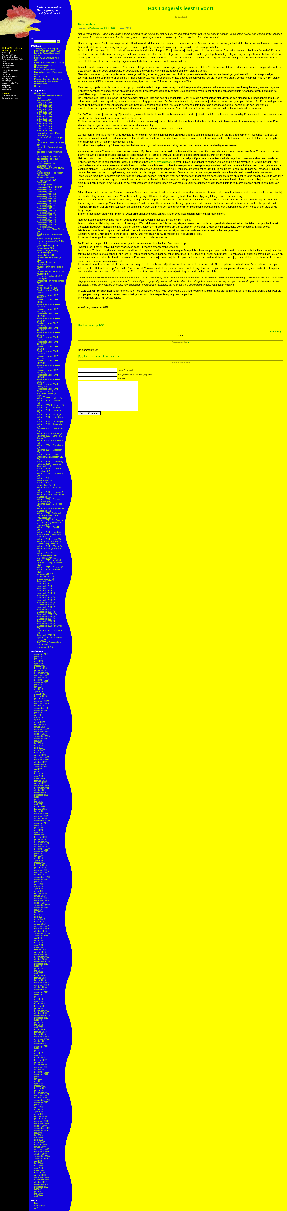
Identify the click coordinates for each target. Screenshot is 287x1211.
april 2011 (38, 1083)
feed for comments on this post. (99, 356)
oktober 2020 (40, 818)
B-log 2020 (42, 116)
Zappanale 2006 (44, 593)
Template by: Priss (10, 98)
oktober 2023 (40, 734)
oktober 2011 (40, 1069)
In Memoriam (43, 248)
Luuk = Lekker (44, 255)
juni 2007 (38, 1191)
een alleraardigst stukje (162, 161)
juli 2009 (38, 1133)
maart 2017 (39, 919)
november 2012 (41, 1039)
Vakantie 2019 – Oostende (49, 504)
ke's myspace (8, 66)
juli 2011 (38, 1076)
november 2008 (41, 1151)
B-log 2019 (42, 114)
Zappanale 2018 (44, 621)
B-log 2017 (42, 109)
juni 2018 (38, 884)
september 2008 (42, 1156)
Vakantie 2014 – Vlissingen (49, 450)
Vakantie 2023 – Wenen (48, 546)
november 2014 (41, 985)
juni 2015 (38, 968)
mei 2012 (38, 1053)
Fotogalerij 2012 (44, 194)
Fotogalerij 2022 (44, 217)
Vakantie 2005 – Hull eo (48, 398)
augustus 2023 (41, 738)
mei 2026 (38, 661)
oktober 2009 (40, 1126)
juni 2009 (38, 1135)
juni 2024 (38, 715)
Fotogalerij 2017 (44, 206)
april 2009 (38, 1140)
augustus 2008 (41, 1158)
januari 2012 (40, 1062)
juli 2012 (38, 1048)
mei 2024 (38, 717)
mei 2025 (38, 689)
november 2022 (41, 759)
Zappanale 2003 (44, 586)
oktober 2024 (40, 705)
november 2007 (41, 1180)
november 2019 (41, 844)
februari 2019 (40, 865)
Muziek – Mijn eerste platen (50, 267)
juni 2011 (38, 1079)
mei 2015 (38, 971)
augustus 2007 (41, 1187)
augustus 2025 (41, 682)
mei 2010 (38, 1109)
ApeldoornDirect (9, 55)
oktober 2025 (40, 677)
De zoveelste (86, 24)
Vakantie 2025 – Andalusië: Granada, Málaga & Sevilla (49, 561)
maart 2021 (39, 806)
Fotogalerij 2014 (44, 199)
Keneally (6, 68)
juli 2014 (38, 994)
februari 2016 (40, 950)
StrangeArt (7, 78)
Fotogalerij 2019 (44, 210)
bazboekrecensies (46, 159)
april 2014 (38, 1001)
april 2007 (38, 1196)
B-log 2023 (42, 123)
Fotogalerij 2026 (44, 227)
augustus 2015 (41, 964)
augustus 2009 (41, 1130)
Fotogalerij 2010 (44, 189)
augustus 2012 (41, 1046)
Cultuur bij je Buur (10, 57)
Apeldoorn (42, 100)
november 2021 (41, 788)
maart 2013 (39, 1029)
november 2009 (41, 1123)
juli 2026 (38, 656)
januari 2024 (40, 727)
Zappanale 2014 (44, 612)
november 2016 (41, 928)
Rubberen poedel (45, 393)
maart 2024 (39, 722)
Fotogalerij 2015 (44, 201)
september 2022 (42, 764)
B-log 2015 (42, 105)
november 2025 (41, 675)
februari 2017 (40, 921)
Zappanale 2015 (44, 614)
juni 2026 (38, 659)
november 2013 (41, 1011)
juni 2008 (38, 1163)
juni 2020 (38, 827)
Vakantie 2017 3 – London (49, 487)
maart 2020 (39, 835)
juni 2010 (38, 1107)
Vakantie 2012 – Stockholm (50, 429)
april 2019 (38, 860)
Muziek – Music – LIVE (48, 271)
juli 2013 (38, 1020)
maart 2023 (39, 750)
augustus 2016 (41, 935)
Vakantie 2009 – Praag (47, 414)
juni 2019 (38, 856)
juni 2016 (38, 940)
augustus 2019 (41, 851)
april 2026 (38, 663)
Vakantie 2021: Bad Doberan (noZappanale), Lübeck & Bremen (50, 522)
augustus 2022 (41, 766)
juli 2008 (38, 1161)
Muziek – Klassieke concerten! (46, 263)
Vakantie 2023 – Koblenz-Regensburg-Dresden (49, 542)
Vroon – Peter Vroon (11, 83)
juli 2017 (38, 910)
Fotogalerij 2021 (44, 215)
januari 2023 (40, 755)
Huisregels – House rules (46, 81)
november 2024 (41, 703)
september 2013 (42, 1015)
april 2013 (38, 1027)
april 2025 (38, 691)
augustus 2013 (41, 1018)
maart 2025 (39, 694)
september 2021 (42, 792)
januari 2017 (40, 924)
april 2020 (38, 832)
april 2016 (38, 945)
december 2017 (41, 898)
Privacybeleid (40, 84)
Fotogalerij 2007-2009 (47, 187)
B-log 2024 (42, 126)
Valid (40, 1205)
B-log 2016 (42, 107)
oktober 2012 (40, 1041)
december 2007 (41, 1177)
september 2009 (42, 1128)
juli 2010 (38, 1104)
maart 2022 (39, 778)
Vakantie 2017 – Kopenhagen (44, 479)
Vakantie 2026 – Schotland (49, 569)
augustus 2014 (41, 992)
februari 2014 (40, 1006)
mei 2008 (38, 1165)
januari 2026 (40, 670)
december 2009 (41, 1121)
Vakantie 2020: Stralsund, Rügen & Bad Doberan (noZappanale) (49, 515)
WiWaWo (6, 85)
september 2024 (42, 708)
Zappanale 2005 (44, 590)
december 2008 (41, 1149)
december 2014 (41, 982)
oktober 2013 (40, 1013)
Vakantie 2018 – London (48, 492)
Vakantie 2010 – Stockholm (50, 417)
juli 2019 (38, 853)
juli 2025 (38, 684)
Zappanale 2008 (44, 598)
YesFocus (6, 87)
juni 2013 (38, 1022)
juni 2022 (38, 771)
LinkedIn (6, 74)
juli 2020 (38, 825)
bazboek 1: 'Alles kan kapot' (50, 138)
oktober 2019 (40, 846)
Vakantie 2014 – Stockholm (50, 445)
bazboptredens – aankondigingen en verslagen (46, 163)
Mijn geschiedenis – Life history (49, 79)
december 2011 (41, 1065)
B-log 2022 (42, 121)
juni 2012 (38, 1050)
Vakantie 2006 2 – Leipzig (49, 405)
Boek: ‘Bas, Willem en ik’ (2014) (49, 62)
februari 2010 (40, 1116)
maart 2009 (39, 1142)
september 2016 (42, 933)
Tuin (39, 396)
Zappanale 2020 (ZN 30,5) (49, 626)
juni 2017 (38, 912)
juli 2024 (38, 713)
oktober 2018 (40, 874)
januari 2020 (40, 839)
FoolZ (40, 182)
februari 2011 (40, 1088)
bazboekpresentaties (47, 156)
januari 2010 (40, 1119)
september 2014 (42, 989)
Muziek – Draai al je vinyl (49, 257)
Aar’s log (6, 53)
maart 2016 (39, 947)
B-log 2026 (42, 130)
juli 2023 (38, 741)
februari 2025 (40, 696)
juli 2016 (38, 938)
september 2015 (42, 961)
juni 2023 (38, 743)
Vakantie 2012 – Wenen (48, 433)
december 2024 (41, 701)
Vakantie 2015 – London (48, 461)
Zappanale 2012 (44, 607)
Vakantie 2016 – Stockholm (50, 473)
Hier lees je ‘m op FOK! (91, 325)
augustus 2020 (41, 823)
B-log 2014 (42, 102)
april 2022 (38, 776)
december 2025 (41, 673)
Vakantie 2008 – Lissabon (49, 410)
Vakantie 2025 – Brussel (48, 567)
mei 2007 (38, 1194)
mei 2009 (38, 1137)
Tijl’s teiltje (6, 81)
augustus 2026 (41, 654)
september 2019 (42, 849)
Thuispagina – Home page (46, 48)
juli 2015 (38, 966)
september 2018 (42, 877)
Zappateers (7, 89)
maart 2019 (39, 863)
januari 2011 (39, 1090)
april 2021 (38, 804)
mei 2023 (38, 745)
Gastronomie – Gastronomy (50, 234)
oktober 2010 (40, 1097)
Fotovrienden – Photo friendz (50, 229)
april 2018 (38, 889)
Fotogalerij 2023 (44, 220)
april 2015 (38, 973)
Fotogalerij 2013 (44, 196)
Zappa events (43, 579)
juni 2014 (38, 996)
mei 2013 (38, 1025)
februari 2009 (40, 1144)
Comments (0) (275, 331)
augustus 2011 (41, 1074)
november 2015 (41, 957)
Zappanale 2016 (44, 616)
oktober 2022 (40, 762)
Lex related (42, 253)
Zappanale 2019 (44, 623)
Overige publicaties (43, 65)
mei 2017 (38, 914)
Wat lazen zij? (43, 576)
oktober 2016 (40, 931)
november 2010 (41, 1095)
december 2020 (41, 813)
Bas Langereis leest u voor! (180, 8)
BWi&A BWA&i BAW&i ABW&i (50, 168)
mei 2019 (38, 858)
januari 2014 (40, 1008)
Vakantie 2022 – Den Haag (49, 527)
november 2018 (41, 872)
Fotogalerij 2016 (44, 203)
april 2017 (38, 917)
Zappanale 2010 (44, 602)
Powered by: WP (9, 96)
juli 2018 (38, 881)
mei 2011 (38, 1081)
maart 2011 (39, 1086)
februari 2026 (40, 668)
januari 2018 (40, 896)
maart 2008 (39, 1170)
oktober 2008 (40, 1154)
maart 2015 (39, 975)
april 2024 (38, 720)
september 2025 (42, 680)
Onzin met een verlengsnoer (50, 281)
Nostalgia (41, 278)
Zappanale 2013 (44, 609)
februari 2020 (40, 837)
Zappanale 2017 (44, 619)
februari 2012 (40, 1060)
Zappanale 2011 (44, 605)
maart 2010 (39, 1114)
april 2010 (38, 1111)
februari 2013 (40, 1032)
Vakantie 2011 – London (48, 421)
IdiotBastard (7, 63)
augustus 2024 (41, 710)
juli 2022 (38, 769)
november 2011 (41, 1067)
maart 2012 (39, 1057)
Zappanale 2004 (44, 588)
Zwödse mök (43, 647)
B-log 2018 (42, 112)
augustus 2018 (41, 879)
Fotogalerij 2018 (44, 208)
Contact (38, 86)
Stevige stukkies (9, 76)
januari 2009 (40, 1147)
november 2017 (41, 900)
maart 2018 (39, 891)
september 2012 (42, 1043)
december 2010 (41, 1093)
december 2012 (41, 1036)
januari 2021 (40, 811)
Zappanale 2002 (44, 583)
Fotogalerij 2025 (44, 224)
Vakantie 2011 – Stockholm (49, 424)
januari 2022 (40, 783)
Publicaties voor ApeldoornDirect (44, 286)
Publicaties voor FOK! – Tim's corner (48, 390)
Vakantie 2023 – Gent (47, 539)
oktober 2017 (40, 903)
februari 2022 (40, 781)
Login (36, 1203)
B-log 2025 (42, 128)
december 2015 (41, 954)
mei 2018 (38, 886)
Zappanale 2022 (44, 635)
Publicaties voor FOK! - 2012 (102, 28)
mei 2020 (38, 830)
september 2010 (42, 1100)
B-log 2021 (42, 119)
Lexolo (5, 72)
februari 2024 (40, 724)
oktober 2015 (40, 959)
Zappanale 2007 (44, 595)
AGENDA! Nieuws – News (49, 95)
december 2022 (41, 757)
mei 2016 (38, 942)
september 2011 (41, 1072)
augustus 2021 (41, 795)
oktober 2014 (40, 987)
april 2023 (38, 748)
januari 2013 (40, 1034)
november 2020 (41, 816)
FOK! (4, 61)
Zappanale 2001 (44, 581)
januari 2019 (40, 867)
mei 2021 (38, 802)
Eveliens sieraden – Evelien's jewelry (46, 178)
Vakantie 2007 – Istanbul (48, 407)
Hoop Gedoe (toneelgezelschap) (46, 244)
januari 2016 (40, 952)
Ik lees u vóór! (41, 76)
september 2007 (42, 1184)
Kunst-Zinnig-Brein (10, 70)
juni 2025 (38, 687)
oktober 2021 (40, 790)
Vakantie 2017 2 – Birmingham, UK (45, 484)
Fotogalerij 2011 (44, 191)
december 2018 (41, 870)
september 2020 (42, 820)
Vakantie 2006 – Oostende (49, 400)
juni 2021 (38, 799)
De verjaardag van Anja (12, 59)
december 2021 (41, 785)
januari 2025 (40, 698)
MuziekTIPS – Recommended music (47, 275)
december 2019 (41, 842)
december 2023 (41, 729)
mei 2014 (38, 999)
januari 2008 (40, 1175)
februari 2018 (40, 893)
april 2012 (38, 1055)
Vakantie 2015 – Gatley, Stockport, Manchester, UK (50, 455)
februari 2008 (40, 1172)
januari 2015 (40, 980)
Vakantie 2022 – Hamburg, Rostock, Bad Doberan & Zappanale (49, 534)
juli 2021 (38, 797)
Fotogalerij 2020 (44, 213)
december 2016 (41, 926)
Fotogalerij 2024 (44, 222)
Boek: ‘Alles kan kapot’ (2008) (48, 51)
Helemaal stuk (41, 67)
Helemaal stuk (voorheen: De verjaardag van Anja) (49, 239)
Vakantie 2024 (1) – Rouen (49, 548)
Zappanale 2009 (44, 600)
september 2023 (42, 736)
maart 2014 (39, 1004)
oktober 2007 (40, 1182)
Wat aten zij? (43, 574)
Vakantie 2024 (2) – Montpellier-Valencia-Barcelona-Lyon (47, 555)
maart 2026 (39, 666)
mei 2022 (38, 774)
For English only (44, 184)
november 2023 (41, 731)
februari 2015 (40, 978)
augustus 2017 (41, 907)
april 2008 (38, 1168)
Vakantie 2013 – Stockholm (50, 440)
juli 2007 (38, 1189)
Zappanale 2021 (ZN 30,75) (50, 630)
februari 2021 (40, 809)
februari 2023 (40, 752)
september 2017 (42, 905)
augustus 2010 (41, 1102)
